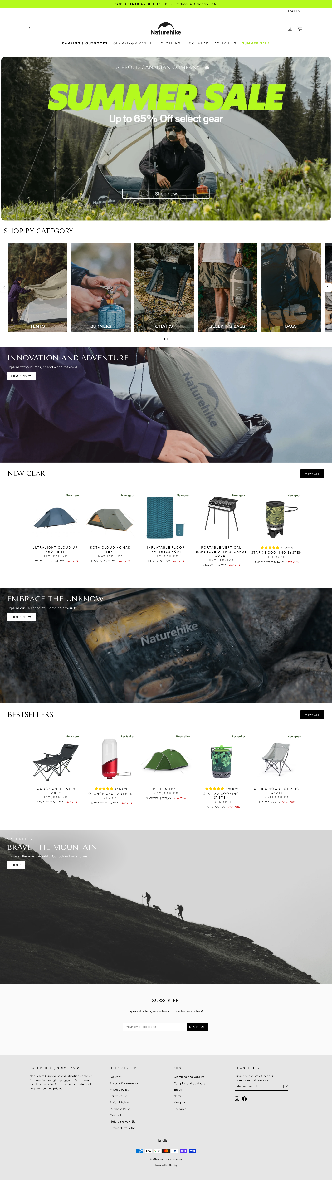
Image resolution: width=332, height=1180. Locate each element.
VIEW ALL (312, 474)
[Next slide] (327, 287)
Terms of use (118, 1096)
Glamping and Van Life (189, 1077)
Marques (179, 1102)
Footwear (198, 43)
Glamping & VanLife (134, 43)
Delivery (115, 1077)
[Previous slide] (4, 287)
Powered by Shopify (165, 1165)
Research (180, 1109)
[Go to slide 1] (164, 339)
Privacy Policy (119, 1089)
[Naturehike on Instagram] (237, 1098)
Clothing (171, 43)
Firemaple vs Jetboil (123, 1128)
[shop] (166, 907)
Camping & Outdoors (85, 43)
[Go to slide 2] (167, 339)
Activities (225, 43)
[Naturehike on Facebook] (244, 1098)
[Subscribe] (285, 1086)
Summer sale (256, 43)
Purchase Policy (120, 1109)
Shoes (178, 1089)
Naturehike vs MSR (122, 1121)
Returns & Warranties (124, 1083)
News (177, 1096)
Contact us (117, 1115)
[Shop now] (166, 405)
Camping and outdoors (189, 1083)
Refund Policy (119, 1102)
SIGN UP (197, 1026)
